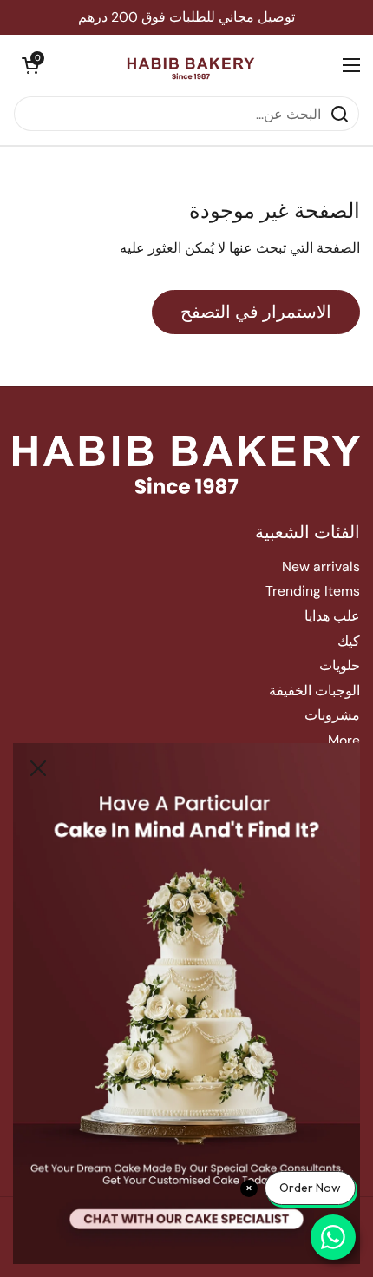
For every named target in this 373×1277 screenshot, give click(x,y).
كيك (348, 641)
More (344, 740)
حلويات (339, 665)
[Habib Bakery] (191, 65)
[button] (30, 65)
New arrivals (321, 566)
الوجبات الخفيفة (314, 690)
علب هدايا (332, 616)
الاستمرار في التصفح (255, 311)
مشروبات (332, 715)
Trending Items (312, 591)
